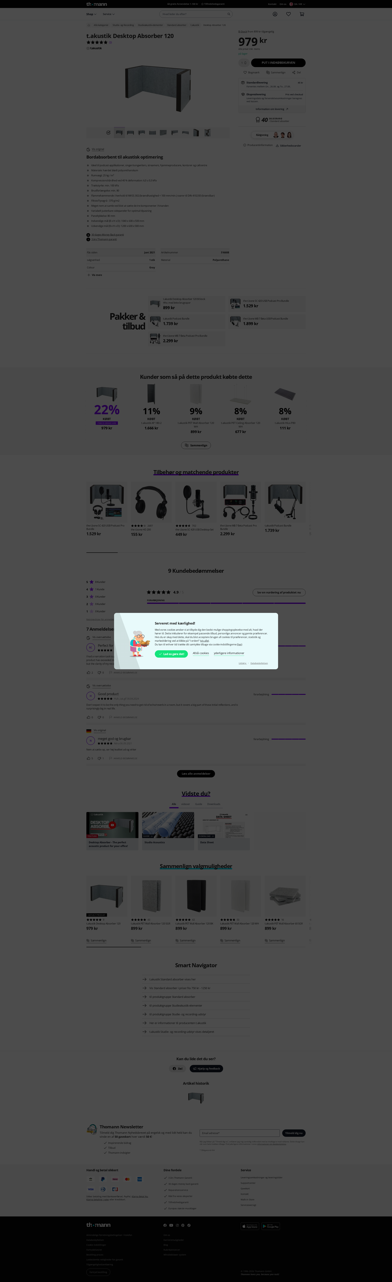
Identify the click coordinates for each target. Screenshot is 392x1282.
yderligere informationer (229, 653)
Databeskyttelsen (259, 663)
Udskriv (243, 663)
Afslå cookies (201, 653)
